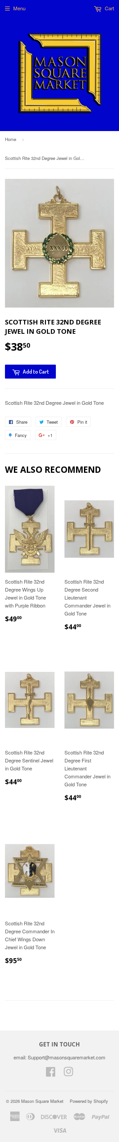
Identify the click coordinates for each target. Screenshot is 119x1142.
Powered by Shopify (89, 1101)
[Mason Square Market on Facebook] (51, 1073)
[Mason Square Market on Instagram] (68, 1073)
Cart (108, 8)
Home (10, 139)
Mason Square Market (42, 1101)
